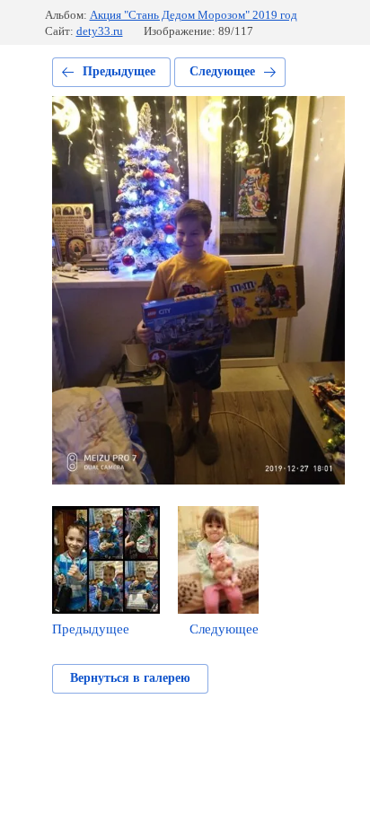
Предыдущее (119, 71)
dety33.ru (99, 31)
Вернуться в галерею (130, 678)
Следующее (222, 71)
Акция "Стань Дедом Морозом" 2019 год (193, 15)
